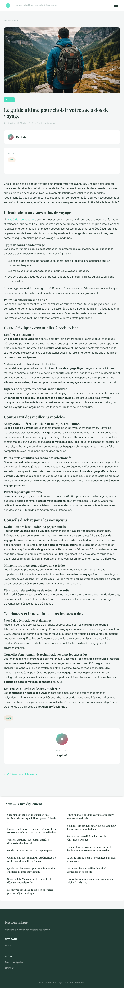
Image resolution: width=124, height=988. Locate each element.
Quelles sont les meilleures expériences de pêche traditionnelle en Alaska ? (31, 859)
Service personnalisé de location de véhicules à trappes (86, 838)
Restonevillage (16, 922)
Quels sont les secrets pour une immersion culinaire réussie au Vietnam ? (31, 870)
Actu (16, 20)
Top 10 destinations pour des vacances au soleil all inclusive (90, 880)
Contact (9, 967)
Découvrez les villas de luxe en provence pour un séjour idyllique (30, 891)
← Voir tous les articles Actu (20, 774)
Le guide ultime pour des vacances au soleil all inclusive (91, 859)
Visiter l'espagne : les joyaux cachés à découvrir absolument (28, 841)
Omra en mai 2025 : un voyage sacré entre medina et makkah (90, 816)
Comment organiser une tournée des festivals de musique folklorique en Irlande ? (31, 818)
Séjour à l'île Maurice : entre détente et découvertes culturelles (29, 880)
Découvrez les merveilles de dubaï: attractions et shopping (86, 870)
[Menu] (115, 5)
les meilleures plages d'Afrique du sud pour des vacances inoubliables (91, 827)
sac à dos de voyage (21, 219)
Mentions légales (14, 962)
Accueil (7, 20)
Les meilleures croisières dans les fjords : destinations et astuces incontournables (90, 848)
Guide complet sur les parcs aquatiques (29, 850)
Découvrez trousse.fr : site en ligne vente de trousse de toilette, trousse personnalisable (32, 830)
